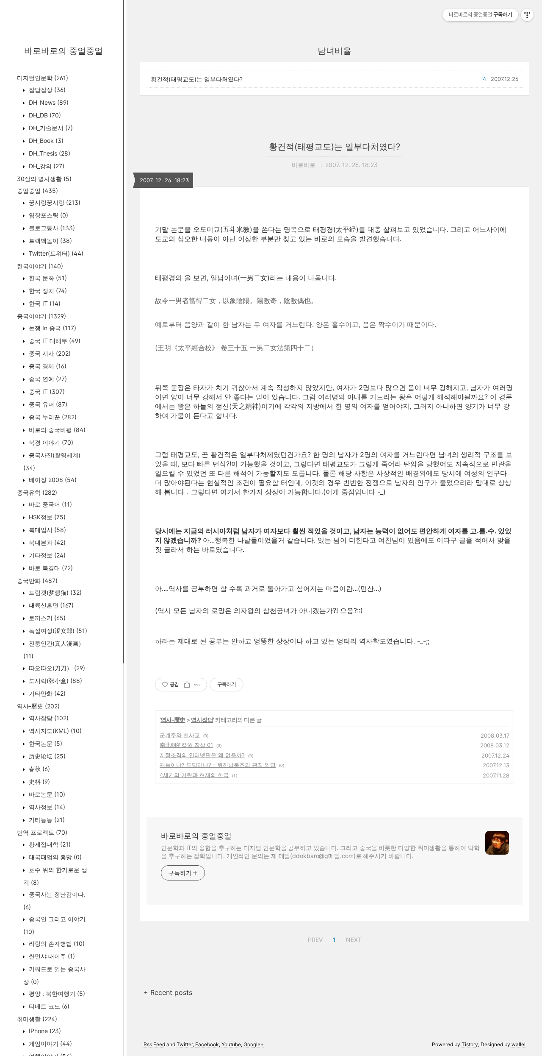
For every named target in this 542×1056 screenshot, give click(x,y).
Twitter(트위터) (55, 253)
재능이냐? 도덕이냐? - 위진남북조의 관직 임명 (218, 764)
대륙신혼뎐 (50, 605)
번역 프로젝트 (42, 832)
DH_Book (45, 140)
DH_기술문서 (50, 127)
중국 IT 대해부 (53, 340)
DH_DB (44, 115)
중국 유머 (47, 404)
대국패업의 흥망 (54, 857)
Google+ (253, 1044)
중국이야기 (41, 316)
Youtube (231, 1044)
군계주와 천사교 (180, 735)
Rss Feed (154, 1044)
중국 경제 (46, 366)
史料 (38, 781)
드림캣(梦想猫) (54, 592)
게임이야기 (49, 1043)
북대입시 (46, 529)
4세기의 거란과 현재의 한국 (194, 775)
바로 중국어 (49, 504)
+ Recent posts (168, 992)
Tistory (470, 1044)
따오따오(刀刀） (56, 667)
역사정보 (46, 807)
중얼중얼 (37, 190)
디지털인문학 (42, 77)
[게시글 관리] (197, 684)
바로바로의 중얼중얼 (63, 51)
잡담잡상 (46, 89)
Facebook (207, 1044)
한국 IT (44, 303)
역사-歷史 (38, 706)
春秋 (38, 768)
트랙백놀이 (49, 240)
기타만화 (46, 693)
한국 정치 (47, 290)
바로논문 (46, 794)
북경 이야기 (50, 442)
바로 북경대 (50, 567)
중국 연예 (47, 378)
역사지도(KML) (54, 730)
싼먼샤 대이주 (51, 956)
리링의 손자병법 (56, 943)
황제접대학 (49, 844)
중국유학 (37, 492)
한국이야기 (40, 266)
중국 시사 (49, 353)
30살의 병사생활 (44, 178)
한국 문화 (47, 277)
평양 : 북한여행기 (56, 993)
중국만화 (37, 580)
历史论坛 (46, 756)
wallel (518, 1044)
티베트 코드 (48, 1006)
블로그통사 (51, 227)
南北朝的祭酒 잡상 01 (186, 744)
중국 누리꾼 (52, 417)
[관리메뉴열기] (527, 14)
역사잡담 (48, 718)
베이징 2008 (52, 479)
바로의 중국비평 (56, 429)
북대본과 (46, 542)
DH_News (48, 102)
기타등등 (46, 819)
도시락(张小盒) (54, 680)
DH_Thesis (48, 153)
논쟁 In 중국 (51, 328)
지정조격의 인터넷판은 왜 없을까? (202, 755)
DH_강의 (45, 166)
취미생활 (37, 1019)
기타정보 (46, 555)
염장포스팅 (47, 215)
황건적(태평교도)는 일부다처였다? (197, 79)
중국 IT (46, 391)
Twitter (185, 1044)
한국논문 (44, 743)
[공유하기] (187, 684)
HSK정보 (46, 517)
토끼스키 (46, 617)
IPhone (44, 1030)
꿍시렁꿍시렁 (53, 202)
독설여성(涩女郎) (57, 630)
